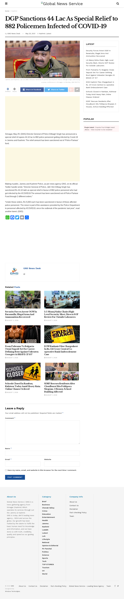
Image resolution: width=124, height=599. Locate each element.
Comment (10, 418)
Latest (48, 33)
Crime (44, 511)
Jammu (45, 523)
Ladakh (45, 530)
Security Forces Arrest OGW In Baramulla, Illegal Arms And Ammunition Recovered (21, 314)
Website (47, 459)
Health (45, 520)
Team (72, 516)
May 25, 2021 (30, 33)
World (44, 574)
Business (46, 505)
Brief (44, 501)
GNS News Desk (13, 33)
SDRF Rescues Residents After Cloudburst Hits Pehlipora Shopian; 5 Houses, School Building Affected (101, 104)
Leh (43, 536)
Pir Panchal (47, 549)
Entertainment (48, 517)
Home (7, 11)
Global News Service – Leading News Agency (86, 586)
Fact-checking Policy (78, 512)
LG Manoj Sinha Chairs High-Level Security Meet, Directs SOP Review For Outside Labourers (61, 314)
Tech (44, 561)
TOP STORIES (48, 564)
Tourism (45, 568)
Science (45, 555)
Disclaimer (74, 509)
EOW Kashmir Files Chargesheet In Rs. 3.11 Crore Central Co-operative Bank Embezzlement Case (100, 84)
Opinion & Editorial (50, 545)
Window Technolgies (12, 591)
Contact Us (74, 505)
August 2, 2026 (12, 320)
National (45, 542)
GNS (12, 586)
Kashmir (14, 11)
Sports (45, 558)
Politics (45, 552)
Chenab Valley (48, 508)
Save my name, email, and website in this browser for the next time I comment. (42, 470)
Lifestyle (46, 539)
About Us (73, 502)
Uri (43, 571)
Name (8, 448)
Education (46, 514)
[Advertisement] (42, 113)
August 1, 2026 (51, 320)
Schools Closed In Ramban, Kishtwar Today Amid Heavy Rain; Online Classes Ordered (22, 386)
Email (8, 459)
